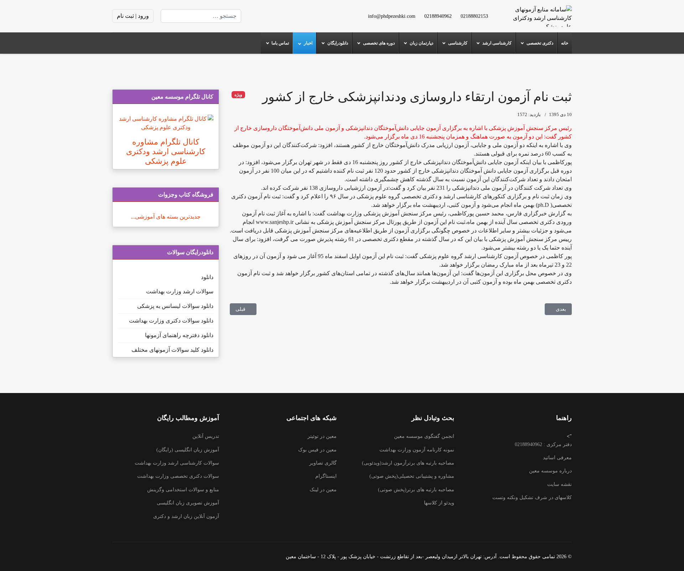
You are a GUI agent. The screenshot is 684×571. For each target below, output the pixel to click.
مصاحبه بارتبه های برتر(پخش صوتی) (416, 489)
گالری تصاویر (323, 463)
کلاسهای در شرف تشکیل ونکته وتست (532, 497)
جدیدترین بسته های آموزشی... (166, 217)
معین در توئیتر (322, 436)
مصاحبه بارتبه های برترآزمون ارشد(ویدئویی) (408, 463)
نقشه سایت (559, 484)
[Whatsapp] (257, 16)
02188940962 (438, 16)
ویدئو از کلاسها (439, 502)
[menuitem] (564, 43)
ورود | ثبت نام (133, 16)
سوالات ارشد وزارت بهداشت (179, 291)
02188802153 (474, 16)
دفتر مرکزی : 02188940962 (543, 444)
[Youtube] (292, 16)
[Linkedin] (280, 16)
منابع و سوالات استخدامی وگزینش (183, 489)
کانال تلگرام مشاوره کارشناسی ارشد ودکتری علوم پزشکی (165, 151)
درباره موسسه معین (550, 470)
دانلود (207, 277)
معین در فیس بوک (317, 449)
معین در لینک (323, 489)
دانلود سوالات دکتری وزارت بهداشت (171, 321)
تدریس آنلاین (205, 436)
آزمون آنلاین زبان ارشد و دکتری (186, 516)
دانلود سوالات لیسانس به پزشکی (175, 306)
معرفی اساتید (557, 457)
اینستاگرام (326, 476)
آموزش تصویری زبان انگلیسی (188, 502)
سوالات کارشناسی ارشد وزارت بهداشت (177, 463)
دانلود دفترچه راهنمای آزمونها (179, 335)
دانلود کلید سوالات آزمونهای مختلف (172, 350)
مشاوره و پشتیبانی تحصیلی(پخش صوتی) (411, 476)
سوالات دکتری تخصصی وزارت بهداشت (178, 476)
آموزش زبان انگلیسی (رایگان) (187, 449)
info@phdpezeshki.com (391, 16)
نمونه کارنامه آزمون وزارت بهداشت (416, 449)
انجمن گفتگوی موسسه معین (424, 436)
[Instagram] (269, 16)
